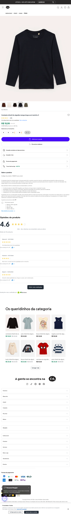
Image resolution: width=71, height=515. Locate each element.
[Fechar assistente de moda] (28, 487)
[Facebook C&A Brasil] (44, 384)
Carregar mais (35, 368)
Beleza (4, 419)
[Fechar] (68, 509)
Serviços (5, 447)
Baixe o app (5, 453)
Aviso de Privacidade (21, 509)
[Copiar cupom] (53, 2)
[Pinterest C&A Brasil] (35, 384)
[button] (58, 7)
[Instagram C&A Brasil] (27, 384)
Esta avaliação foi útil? (5, 247)
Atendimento (6, 458)
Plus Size (5, 413)
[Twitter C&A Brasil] (40, 384)
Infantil (4, 402)
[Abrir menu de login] (62, 7)
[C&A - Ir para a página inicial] (8, 7)
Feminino (5, 390)
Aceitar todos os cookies (31, 512)
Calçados (5, 408)
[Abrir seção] (38, 391)
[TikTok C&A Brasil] (31, 384)
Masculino (5, 396)
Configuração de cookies (16, 512)
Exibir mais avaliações (35, 287)
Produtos (5, 441)
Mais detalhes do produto (8, 211)
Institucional (6, 435)
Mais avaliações (23, 120)
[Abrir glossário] (37, 428)
